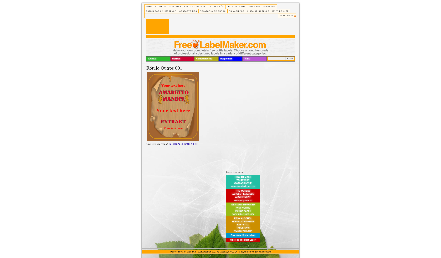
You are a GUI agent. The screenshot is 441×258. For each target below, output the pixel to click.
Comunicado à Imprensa (161, 11)
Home (149, 7)
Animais (152, 59)
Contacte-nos (188, 11)
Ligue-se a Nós (236, 7)
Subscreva (286, 16)
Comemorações (204, 59)
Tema (247, 59)
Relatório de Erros (213, 11)
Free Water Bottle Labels (243, 235)
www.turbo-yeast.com (243, 214)
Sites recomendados (262, 7)
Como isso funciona (168, 7)
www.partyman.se (243, 200)
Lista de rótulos (258, 11)
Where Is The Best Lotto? (243, 240)
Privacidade (236, 11)
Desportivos (226, 59)
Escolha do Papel (195, 7)
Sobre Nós (217, 7)
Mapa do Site (280, 11)
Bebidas (176, 59)
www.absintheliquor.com (243, 186)
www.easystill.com (243, 231)
